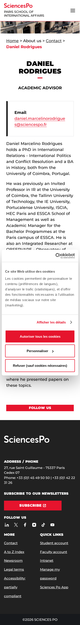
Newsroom (13, 560)
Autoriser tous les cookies (40, 336)
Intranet (46, 560)
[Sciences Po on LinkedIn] (7, 525)
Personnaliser (37, 351)
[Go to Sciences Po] (26, 442)
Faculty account (53, 552)
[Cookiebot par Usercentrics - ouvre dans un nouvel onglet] (56, 256)
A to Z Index (14, 552)
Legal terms (14, 569)
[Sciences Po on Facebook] (25, 525)
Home (12, 40)
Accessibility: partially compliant (14, 587)
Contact (54, 40)
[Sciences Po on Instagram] (34, 525)
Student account (54, 543)
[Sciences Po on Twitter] (16, 525)
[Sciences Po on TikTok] (43, 525)
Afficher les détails (51, 322)
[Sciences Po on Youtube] (52, 525)
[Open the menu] (72, 10)
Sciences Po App (54, 587)
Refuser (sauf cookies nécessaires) (40, 365)
